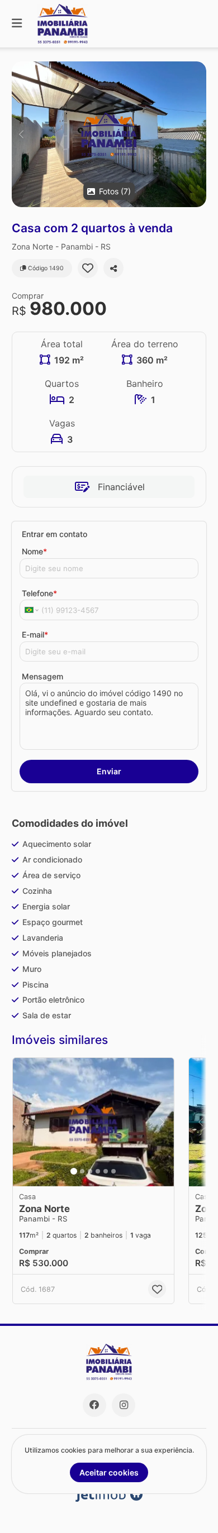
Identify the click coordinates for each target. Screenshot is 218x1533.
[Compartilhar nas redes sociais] (113, 268)
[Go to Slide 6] (113, 1171)
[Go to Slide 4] (98, 1171)
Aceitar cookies (109, 1472)
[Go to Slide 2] (82, 1171)
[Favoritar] (88, 268)
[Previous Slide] (21, 134)
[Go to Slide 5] (105, 1171)
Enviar (109, 771)
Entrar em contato (54, 534)
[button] (109, 134)
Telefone (39, 593)
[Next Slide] (197, 134)
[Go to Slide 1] (73, 1171)
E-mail (35, 634)
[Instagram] (123, 1405)
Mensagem (42, 676)
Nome (34, 551)
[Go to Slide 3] (90, 1171)
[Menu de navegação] (17, 23)
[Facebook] (94, 1405)
